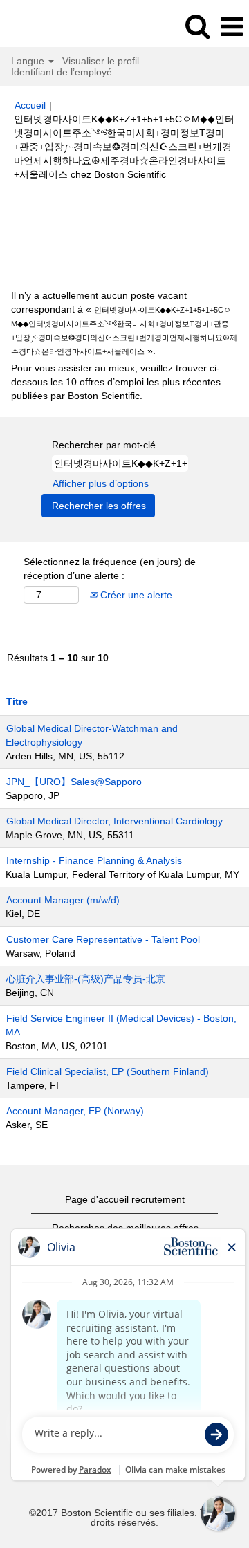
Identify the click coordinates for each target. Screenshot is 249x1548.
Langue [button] (29, 60)
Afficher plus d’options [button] (101, 483)
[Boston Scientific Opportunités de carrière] (49, 26)
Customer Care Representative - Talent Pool (103, 939)
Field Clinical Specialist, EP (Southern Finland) (107, 1071)
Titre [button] (17, 701)
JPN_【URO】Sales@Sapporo (74, 781)
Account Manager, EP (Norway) (75, 1110)
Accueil (30, 105)
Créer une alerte (135, 594)
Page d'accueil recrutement (125, 1199)
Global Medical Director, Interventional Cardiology (114, 821)
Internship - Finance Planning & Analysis (94, 860)
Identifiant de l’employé (61, 71)
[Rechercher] (197, 26)
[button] (231, 26)
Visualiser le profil (100, 60)
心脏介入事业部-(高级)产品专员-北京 (85, 978)
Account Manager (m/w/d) (63, 899)
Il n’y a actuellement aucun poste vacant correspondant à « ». (124, 323)
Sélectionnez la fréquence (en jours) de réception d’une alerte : (110, 568)
